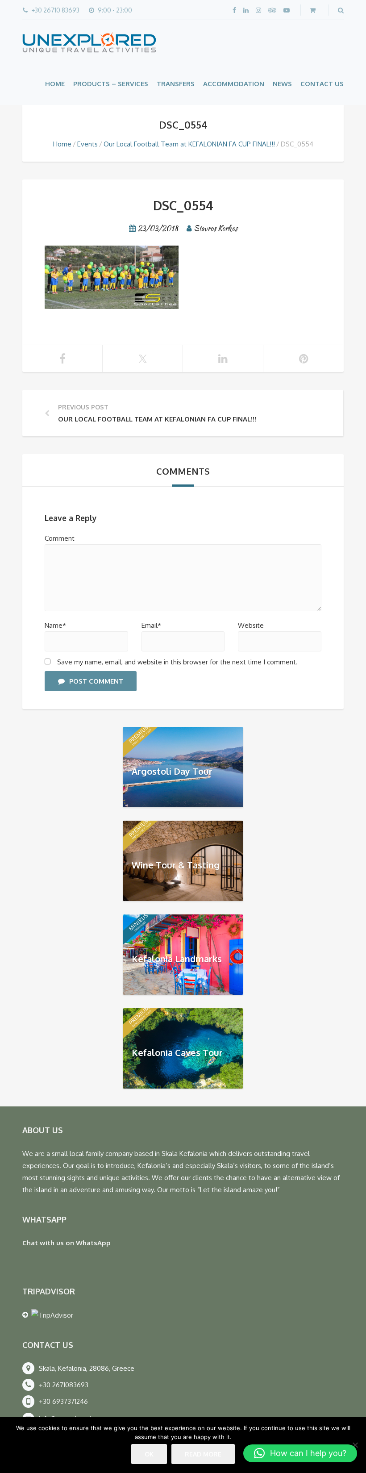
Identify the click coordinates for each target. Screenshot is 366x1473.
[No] (354, 1444)
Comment (60, 538)
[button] (300, 1453)
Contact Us (322, 83)
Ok (149, 1454)
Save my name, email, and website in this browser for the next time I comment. (177, 662)
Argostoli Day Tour (172, 770)
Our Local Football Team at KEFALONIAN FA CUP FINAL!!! (189, 144)
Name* (55, 625)
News (282, 83)
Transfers (176, 83)
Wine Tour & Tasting (176, 864)
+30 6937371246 (63, 1401)
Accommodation (233, 83)
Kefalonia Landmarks (177, 958)
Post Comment (96, 681)
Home (55, 83)
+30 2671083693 (63, 1385)
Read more (203, 1454)
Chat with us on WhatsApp (66, 1243)
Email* (151, 625)
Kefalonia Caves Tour (177, 1052)
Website (251, 625)
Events (87, 144)
